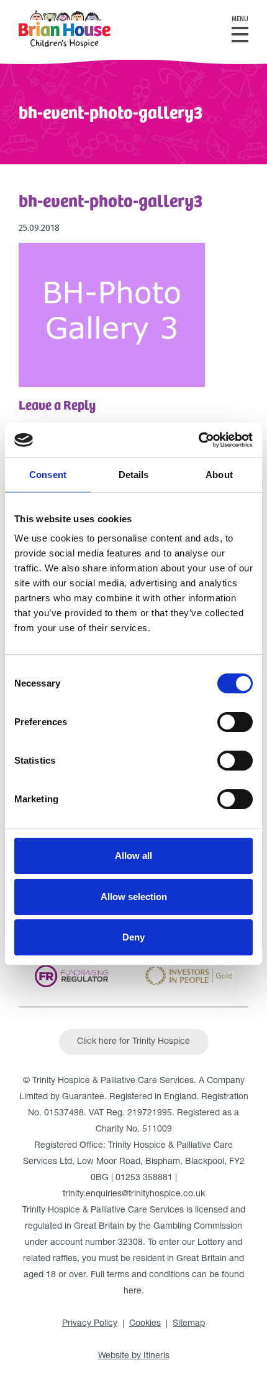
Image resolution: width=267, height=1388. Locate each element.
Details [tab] (134, 474)
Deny (133, 937)
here (133, 1291)
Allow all (133, 855)
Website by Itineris (134, 1356)
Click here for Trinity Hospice (133, 1042)
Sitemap (189, 1324)
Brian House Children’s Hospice (65, 29)
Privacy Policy (89, 1324)
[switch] (235, 722)
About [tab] (219, 474)
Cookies (145, 1324)
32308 (130, 1243)
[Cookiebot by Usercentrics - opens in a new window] (198, 440)
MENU (240, 19)
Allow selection (134, 896)
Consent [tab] (47, 474)
